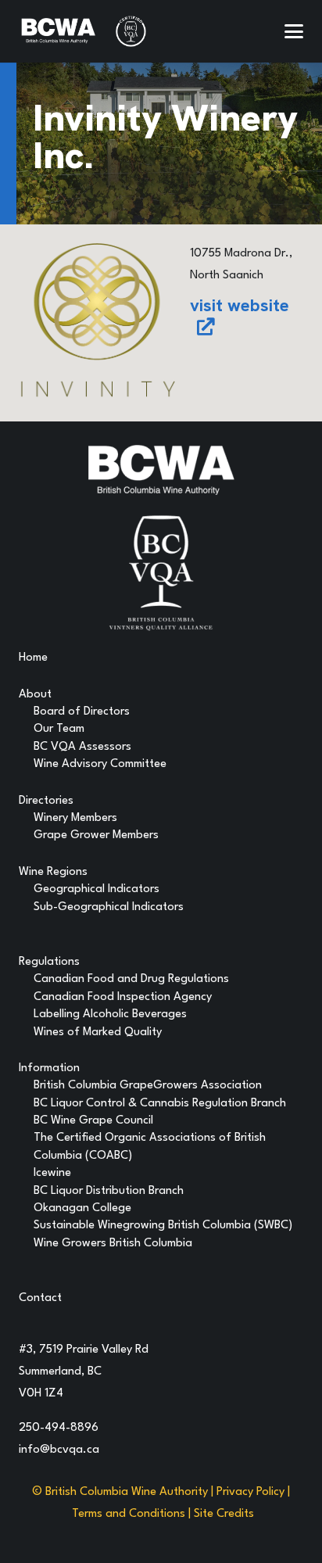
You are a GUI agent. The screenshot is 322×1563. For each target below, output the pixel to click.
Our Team (59, 729)
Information (49, 1068)
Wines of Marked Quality (98, 1032)
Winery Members (75, 818)
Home (33, 658)
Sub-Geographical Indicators (109, 907)
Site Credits (224, 1514)
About (35, 695)
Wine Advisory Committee (100, 764)
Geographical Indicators (96, 889)
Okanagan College (82, 1208)
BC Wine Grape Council (93, 1121)
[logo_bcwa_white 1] (58, 31)
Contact (40, 1298)
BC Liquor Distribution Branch (109, 1191)
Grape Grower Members (96, 835)
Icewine (52, 1173)
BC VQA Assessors (82, 747)
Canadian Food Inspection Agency (123, 997)
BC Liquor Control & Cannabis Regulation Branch (160, 1104)
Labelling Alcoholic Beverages (110, 1014)
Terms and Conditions (128, 1514)
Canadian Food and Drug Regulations (131, 979)
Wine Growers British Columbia (113, 1243)
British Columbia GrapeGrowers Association (148, 1086)
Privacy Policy (250, 1492)
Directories (46, 801)
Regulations (49, 962)
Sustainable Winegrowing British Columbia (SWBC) (163, 1225)
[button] (293, 31)
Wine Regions (53, 872)
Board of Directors (82, 712)
